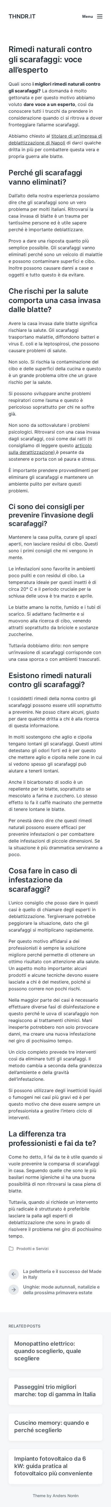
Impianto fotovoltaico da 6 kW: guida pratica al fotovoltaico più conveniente (53, 1466)
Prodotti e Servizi (32, 1248)
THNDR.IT (22, 16)
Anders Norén (66, 1495)
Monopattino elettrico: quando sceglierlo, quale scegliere (47, 1351)
